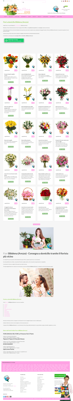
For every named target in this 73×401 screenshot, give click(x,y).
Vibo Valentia (54, 370)
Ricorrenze (52, 16)
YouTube (7, 396)
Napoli (7, 368)
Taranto (60, 369)
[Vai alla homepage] (17, 9)
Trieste (13, 370)
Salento (15, 385)
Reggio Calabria (9, 369)
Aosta (17, 364)
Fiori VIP (21, 390)
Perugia (36, 368)
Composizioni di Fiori (40, 383)
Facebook (5, 396)
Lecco (26, 367)
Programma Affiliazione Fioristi (25, 383)
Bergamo (41, 364)
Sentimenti (23, 16)
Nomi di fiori (22, 388)
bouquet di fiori (7, 314)
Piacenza (25, 368)
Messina (47, 367)
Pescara (32, 368)
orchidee (5, 304)
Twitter (4, 396)
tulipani (5, 310)
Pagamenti (22, 379)
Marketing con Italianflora (24, 381)
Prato (46, 368)
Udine (20, 370)
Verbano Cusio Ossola (29, 370)
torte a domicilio (7, 316)
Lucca (40, 367)
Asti (32, 364)
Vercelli (35, 370)
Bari (38, 364)
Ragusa (20, 369)
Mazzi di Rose (39, 381)
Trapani (7, 370)
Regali (39, 16)
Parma (49, 368)
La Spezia (45, 369)
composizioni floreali (7, 309)
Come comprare (23, 378)
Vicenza (42, 370)
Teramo (63, 369)
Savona (56, 369)
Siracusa (49, 369)
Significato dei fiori (23, 391)
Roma (26, 369)
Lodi (34, 367)
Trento (67, 369)
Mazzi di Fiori (39, 380)
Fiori (29, 16)
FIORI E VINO (17, 16)
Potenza (65, 368)
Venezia (39, 370)
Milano (51, 367)
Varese (23, 370)
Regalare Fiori (22, 387)
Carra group (39, 398)
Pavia (62, 368)
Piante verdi (39, 388)
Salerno (35, 369)
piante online (6, 311)
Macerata (44, 367)
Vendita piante (39, 387)
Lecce (28, 367)
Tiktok (10, 396)
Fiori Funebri (39, 382)
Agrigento (4, 364)
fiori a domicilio (17, 25)
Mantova (55, 367)
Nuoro (14, 368)
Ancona (13, 364)
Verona (46, 370)
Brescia (63, 364)
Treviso (17, 370)
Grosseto (11, 367)
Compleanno (45, 16)
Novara (10, 368)
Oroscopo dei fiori (23, 389)
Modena (58, 367)
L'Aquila (25, 364)
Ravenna (4, 369)
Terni (10, 370)
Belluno (47, 364)
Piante (34, 16)
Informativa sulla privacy (46, 398)
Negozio (10, 16)
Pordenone (42, 368)
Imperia (15, 367)
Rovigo (32, 369)
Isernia (18, 367)
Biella (45, 364)
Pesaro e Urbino (54, 368)
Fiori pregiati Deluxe (40, 379)
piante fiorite (6, 312)
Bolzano (67, 364)
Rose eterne (59, 16)
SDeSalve (62, 398)
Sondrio (41, 369)
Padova (28, 368)
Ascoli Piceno (21, 364)
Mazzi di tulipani (40, 386)
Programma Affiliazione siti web (25, 382)
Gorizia (7, 367)
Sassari (53, 369)
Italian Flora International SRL (27, 398)
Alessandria (9, 364)
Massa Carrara (63, 367)
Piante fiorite (39, 389)
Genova (4, 367)
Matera (4, 368)
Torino (4, 370)
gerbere (5, 305)
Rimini (28, 369)
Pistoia (59, 368)
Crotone (22, 367)
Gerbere (38, 378)
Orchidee (38, 390)
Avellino (34, 364)
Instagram (9, 396)
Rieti (23, 369)
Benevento (52, 364)
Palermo (21, 368)
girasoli (5, 306)
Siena (38, 369)
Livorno (31, 367)
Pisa (39, 368)
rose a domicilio (7, 313)
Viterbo (49, 370)
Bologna (56, 364)
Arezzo (29, 364)
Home (5, 16)
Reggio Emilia (15, 369)
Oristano (17, 368)
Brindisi (60, 364)
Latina (37, 367)
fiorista (6, 302)
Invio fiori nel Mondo (23, 386)
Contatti (21, 380)
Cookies (52, 398)
